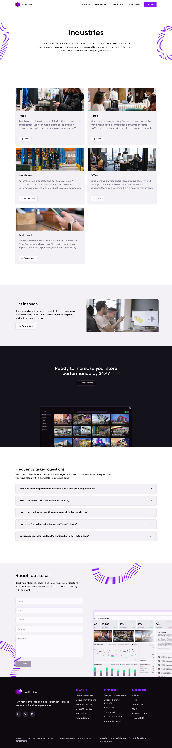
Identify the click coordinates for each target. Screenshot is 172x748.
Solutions (116, 5)
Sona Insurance (139, 714)
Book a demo (87, 383)
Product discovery (113, 717)
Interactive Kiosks (84, 695)
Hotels (98, 139)
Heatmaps (81, 714)
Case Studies (134, 5)
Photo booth (110, 712)
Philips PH (136, 695)
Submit (25, 664)
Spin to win (109, 708)
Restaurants (29, 258)
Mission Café (138, 718)
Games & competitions (115, 695)
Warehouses (29, 199)
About (85, 5)
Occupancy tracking (86, 700)
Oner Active (137, 705)
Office (98, 199)
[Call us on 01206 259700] (25, 714)
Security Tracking (84, 705)
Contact (150, 4)
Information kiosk (112, 721)
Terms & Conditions (137, 738)
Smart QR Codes (84, 709)
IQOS (134, 709)
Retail (26, 139)
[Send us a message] (32, 714)
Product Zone (82, 718)
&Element (122, 738)
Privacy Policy (106, 742)
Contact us (27, 326)
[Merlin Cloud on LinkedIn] (18, 714)
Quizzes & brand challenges (112, 701)
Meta (134, 700)
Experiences (100, 5)
